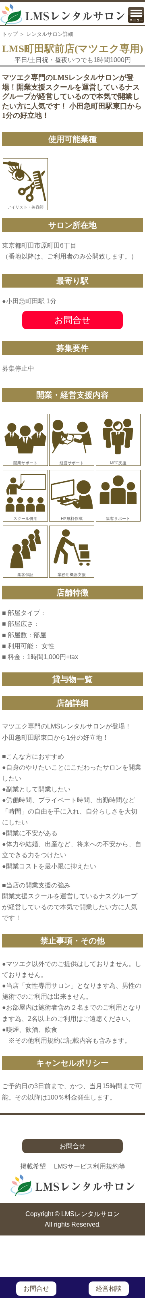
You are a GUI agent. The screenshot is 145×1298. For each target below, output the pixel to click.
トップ (10, 34)
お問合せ (72, 320)
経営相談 (109, 1288)
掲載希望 (33, 1166)
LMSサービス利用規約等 (89, 1166)
